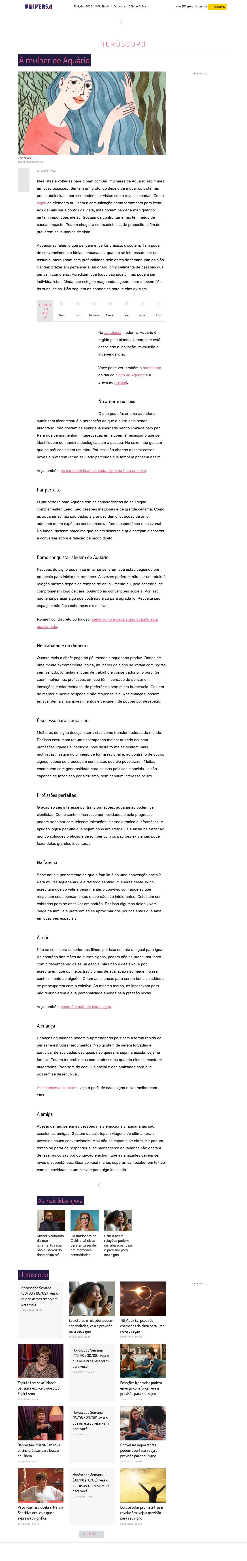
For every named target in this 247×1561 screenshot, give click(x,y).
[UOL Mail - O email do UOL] (187, 7)
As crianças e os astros (57, 1087)
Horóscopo (123, 44)
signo (41, 203)
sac (178, 6)
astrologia (112, 332)
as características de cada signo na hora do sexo (103, 470)
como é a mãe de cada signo (86, 1006)
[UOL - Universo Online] (55, 6)
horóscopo (152, 367)
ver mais (89, 1534)
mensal (120, 382)
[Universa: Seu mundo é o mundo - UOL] (38, 6)
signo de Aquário (130, 375)
